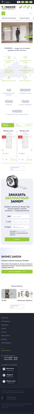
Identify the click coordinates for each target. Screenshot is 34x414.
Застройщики (6, 343)
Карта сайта (4, 407)
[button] (31, 33)
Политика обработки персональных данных (13, 405)
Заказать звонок (5, 350)
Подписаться (10, 370)
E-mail (8, 221)
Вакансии (4, 325)
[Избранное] (14, 137)
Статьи (3, 332)
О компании (5, 321)
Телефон (8, 227)
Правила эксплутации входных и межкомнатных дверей (16, 403)
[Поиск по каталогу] (31, 13)
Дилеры (4, 339)
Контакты (4, 317)
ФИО (9, 216)
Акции (3, 328)
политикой (21, 231)
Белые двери (8, 134)
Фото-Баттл (5, 335)
